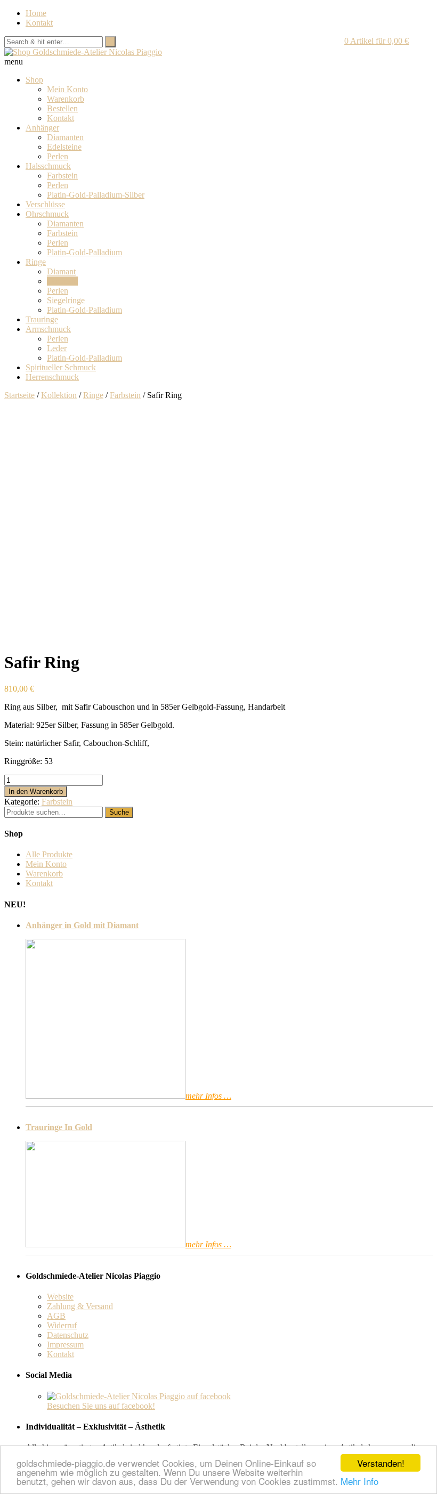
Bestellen (62, 108)
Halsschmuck (48, 165)
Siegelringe (66, 300)
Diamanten (65, 137)
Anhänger (42, 127)
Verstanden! (380, 1462)
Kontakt (39, 22)
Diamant (61, 271)
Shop (34, 79)
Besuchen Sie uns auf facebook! (101, 1405)
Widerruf (62, 1325)
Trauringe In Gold (59, 1127)
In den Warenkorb (36, 791)
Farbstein (62, 175)
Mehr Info (359, 1481)
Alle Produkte (49, 854)
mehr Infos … (208, 1095)
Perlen (57, 156)
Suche (119, 812)
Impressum (65, 1344)
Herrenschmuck (52, 376)
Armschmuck (48, 329)
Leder (57, 348)
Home (36, 13)
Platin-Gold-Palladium (84, 252)
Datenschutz (67, 1334)
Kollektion (59, 395)
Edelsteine (64, 146)
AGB (56, 1315)
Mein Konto (67, 89)
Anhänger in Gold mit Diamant (82, 925)
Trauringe (42, 319)
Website (60, 1296)
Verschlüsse (45, 204)
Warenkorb (65, 98)
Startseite (19, 395)
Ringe (36, 261)
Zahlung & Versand (80, 1306)
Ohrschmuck (47, 213)
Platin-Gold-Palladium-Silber (95, 194)
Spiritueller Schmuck (61, 367)
